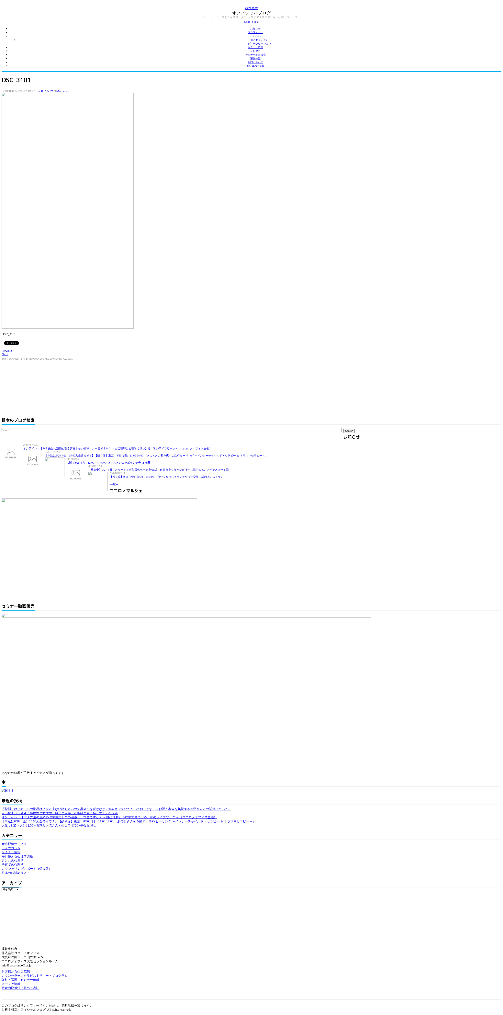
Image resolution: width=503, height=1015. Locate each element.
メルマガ (255, 51)
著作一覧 (255, 58)
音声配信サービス (14, 844)
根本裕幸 (251, 8)
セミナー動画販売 (255, 54)
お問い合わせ (255, 62)
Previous (7, 350)
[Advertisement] (35, 387)
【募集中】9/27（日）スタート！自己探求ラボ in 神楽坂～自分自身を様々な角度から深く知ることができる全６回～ (159, 469)
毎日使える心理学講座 (17, 856)
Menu (247, 21)
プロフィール (255, 32)
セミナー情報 (255, 47)
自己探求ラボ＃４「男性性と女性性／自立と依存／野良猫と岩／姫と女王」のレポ (60, 813)
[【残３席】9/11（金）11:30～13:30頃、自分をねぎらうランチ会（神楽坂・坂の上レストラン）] (99, 481)
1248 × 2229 (45, 91)
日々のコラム (11, 848)
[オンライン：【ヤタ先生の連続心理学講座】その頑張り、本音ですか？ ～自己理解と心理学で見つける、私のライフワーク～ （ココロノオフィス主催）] (12, 453)
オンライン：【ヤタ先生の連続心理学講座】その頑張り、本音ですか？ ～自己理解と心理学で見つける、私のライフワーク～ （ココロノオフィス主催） (117, 448)
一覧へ (114, 484)
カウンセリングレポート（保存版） (27, 868)
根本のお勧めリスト (16, 872)
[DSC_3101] (68, 327)
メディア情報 (11, 984)
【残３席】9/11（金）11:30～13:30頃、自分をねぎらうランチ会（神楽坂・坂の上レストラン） (168, 476)
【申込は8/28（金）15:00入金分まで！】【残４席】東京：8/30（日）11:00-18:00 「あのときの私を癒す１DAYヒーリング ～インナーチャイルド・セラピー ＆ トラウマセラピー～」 (156, 455)
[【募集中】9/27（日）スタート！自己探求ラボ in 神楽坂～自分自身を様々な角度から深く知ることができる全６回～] (77, 474)
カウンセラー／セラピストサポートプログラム (35, 975)
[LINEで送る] (30, 342)
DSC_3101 (62, 91)
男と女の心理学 (13, 860)
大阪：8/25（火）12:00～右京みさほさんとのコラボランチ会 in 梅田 (108, 462)
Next (5, 354)
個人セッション (259, 39)
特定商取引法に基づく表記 (20, 988)
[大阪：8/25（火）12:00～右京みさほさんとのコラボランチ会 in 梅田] (55, 467)
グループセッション (259, 43)
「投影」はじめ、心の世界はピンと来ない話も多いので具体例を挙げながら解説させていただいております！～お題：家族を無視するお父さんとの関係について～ (116, 809)
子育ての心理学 (13, 864)
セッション (255, 36)
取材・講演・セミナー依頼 (20, 979)
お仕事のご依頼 (255, 65)
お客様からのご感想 (16, 971)
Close (255, 21)
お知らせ (255, 28)
